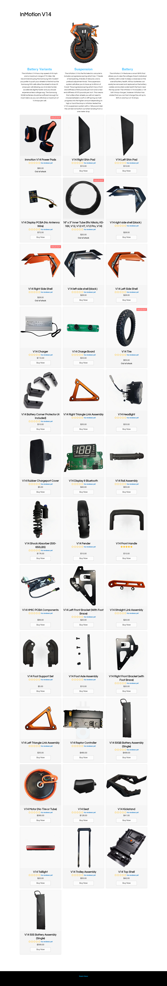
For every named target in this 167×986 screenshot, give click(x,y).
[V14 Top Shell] (126, 847)
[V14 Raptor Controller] (83, 718)
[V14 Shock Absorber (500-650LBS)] (40, 519)
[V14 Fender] (83, 519)
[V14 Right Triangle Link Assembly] (83, 390)
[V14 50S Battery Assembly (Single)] (40, 910)
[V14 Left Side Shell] (126, 264)
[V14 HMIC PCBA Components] (40, 585)
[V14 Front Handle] (126, 519)
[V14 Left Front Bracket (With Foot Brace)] (83, 585)
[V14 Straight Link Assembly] (126, 585)
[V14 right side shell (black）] (126, 198)
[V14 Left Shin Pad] (126, 135)
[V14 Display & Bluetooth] (83, 456)
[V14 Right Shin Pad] (83, 135)
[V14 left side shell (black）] (83, 264)
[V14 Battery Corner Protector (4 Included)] (40, 390)
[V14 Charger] (40, 327)
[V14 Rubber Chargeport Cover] (40, 456)
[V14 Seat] (83, 784)
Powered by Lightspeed (83, 980)
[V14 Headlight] (126, 390)
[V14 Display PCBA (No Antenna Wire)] (40, 198)
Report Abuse (83, 976)
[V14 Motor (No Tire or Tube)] (40, 784)
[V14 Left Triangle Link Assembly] (40, 718)
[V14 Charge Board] (83, 327)
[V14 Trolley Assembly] (83, 847)
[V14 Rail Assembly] (126, 456)
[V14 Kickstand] (126, 784)
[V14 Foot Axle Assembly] (83, 652)
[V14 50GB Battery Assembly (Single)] (126, 718)
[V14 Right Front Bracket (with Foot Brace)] (126, 652)
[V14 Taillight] (40, 847)
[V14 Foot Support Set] (40, 652)
